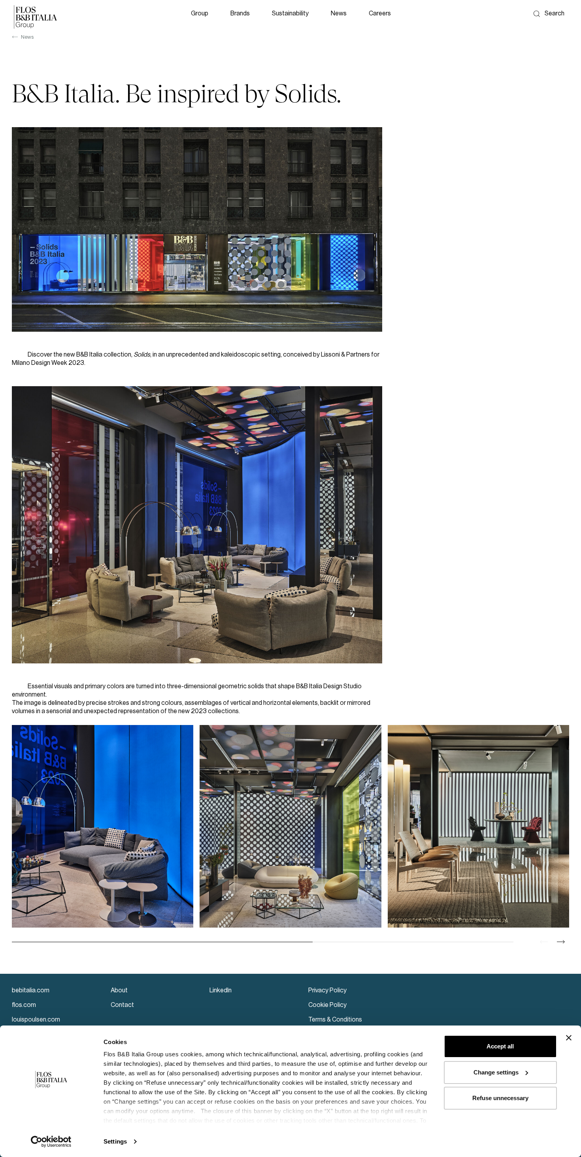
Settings (115, 1141)
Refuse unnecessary (500, 1098)
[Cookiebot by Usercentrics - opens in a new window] (51, 1142)
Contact (122, 1005)
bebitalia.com (30, 990)
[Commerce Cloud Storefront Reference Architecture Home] (35, 16)
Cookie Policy (327, 1005)
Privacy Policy (327, 990)
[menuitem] (201, 17)
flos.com (24, 1005)
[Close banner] (569, 1038)
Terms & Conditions (335, 1019)
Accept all (500, 1046)
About (119, 990)
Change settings (496, 1072)
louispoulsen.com (36, 1019)
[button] (201, 17)
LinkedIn (220, 990)
